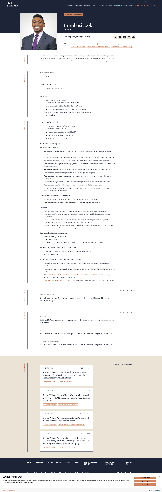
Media (94, 6)
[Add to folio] (129, 37)
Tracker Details (12, 490)
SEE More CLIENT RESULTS (122, 364)
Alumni (101, 6)
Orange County (83, 37)
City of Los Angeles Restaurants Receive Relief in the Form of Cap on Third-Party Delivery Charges (77, 275)
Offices (87, 6)
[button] (159, 476)
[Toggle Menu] (154, 2)
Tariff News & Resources (145, 6)
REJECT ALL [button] (145, 484)
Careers (109, 6)
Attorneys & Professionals (74, 15)
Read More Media (125, 291)
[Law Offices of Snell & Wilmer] (12, 4)
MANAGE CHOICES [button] (145, 478)
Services (78, 6)
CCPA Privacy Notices (57, 473)
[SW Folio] (150, 2)
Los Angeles (69, 37)
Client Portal (85, 473)
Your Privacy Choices (33, 473)
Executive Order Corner (123, 6)
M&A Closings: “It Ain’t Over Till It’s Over (57, 280)
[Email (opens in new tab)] (120, 37)
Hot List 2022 (60, 139)
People (70, 6)
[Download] (133, 37)
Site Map (77, 473)
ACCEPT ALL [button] (145, 481)
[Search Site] (146, 2)
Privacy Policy (45, 473)
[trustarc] (157, 490)
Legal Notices (69, 473)
